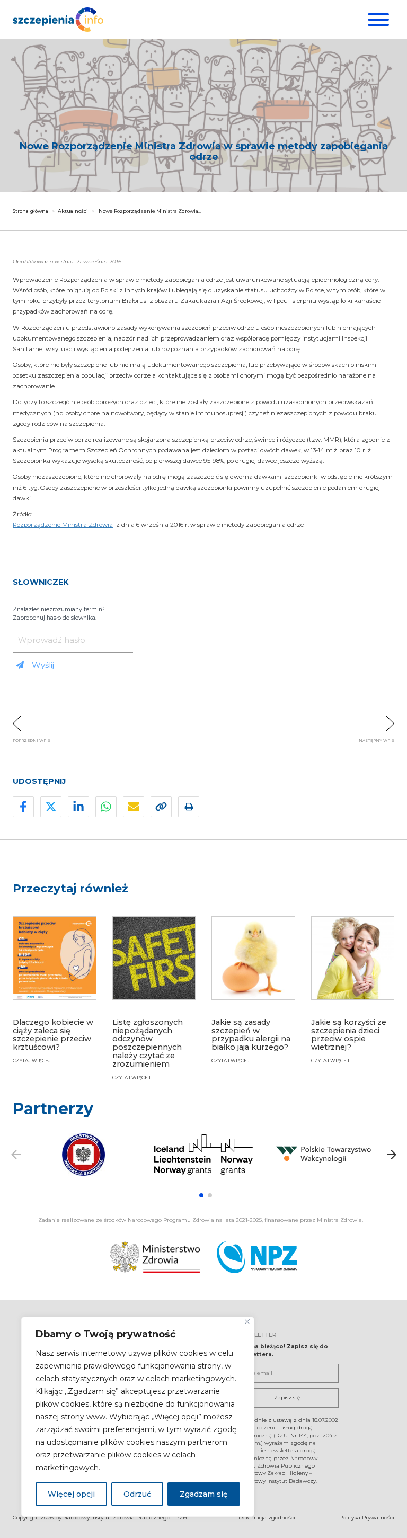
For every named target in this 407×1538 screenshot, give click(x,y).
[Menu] (377, 19)
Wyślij (43, 665)
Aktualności (73, 211)
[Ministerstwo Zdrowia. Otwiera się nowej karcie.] (155, 1257)
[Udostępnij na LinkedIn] (78, 806)
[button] (201, 1195)
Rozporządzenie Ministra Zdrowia (63, 525)
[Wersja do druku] (188, 806)
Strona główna (30, 211)
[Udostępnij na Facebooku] (23, 806)
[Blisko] (247, 1321)
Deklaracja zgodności (266, 1517)
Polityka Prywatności (366, 1517)
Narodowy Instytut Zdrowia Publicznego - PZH (125, 1517)
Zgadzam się (204, 1494)
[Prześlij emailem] (133, 806)
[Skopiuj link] (161, 806)
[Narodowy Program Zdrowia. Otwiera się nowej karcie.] (256, 1257)
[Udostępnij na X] (50, 806)
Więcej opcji (71, 1494)
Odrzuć (137, 1494)
